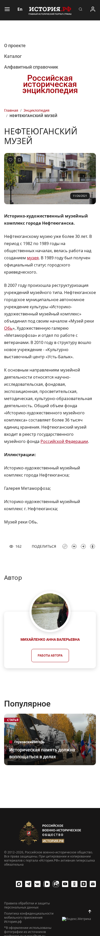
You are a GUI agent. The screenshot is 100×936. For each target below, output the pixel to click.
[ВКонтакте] (37, 884)
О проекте (15, 45)
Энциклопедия (36, 110)
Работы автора (50, 655)
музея (33, 258)
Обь (8, 328)
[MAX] (19, 884)
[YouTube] (65, 884)
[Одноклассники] (74, 884)
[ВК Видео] (47, 884)
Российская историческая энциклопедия (50, 84)
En (20, 9)
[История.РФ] (50, 10)
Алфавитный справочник (31, 67)
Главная (11, 110)
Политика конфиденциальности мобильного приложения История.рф (29, 918)
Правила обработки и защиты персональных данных (27, 905)
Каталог (13, 56)
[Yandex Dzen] (84, 884)
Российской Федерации (64, 441)
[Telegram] (28, 884)
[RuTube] (56, 884)
